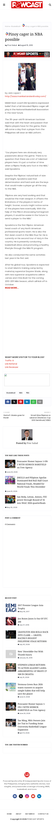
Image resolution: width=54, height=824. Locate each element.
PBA (27, 393)
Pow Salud (12, 45)
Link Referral (11, 363)
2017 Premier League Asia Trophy (30, 607)
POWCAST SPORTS (35, 819)
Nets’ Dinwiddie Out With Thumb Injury (30, 653)
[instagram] (27, 796)
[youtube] (33, 796)
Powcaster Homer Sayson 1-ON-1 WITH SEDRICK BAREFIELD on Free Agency (32, 464)
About (18, 814)
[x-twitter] (21, 796)
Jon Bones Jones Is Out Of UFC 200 (33, 620)
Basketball (15, 26)
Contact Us (43, 814)
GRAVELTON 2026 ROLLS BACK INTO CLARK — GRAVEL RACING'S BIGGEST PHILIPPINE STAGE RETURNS (33, 637)
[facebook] (15, 796)
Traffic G (9, 360)
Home (7, 26)
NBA (20, 393)
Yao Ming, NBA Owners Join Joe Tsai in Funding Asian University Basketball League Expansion (32, 725)
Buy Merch (29, 814)
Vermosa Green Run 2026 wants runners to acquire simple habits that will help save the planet (31, 689)
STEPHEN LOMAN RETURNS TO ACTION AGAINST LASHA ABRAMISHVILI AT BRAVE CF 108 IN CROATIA (32, 669)
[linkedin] (39, 796)
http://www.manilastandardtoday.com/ (25, 96)
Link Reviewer (11, 367)
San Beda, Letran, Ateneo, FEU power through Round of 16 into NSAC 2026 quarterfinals (32, 499)
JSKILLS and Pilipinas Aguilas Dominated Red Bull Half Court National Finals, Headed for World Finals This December (32, 482)
